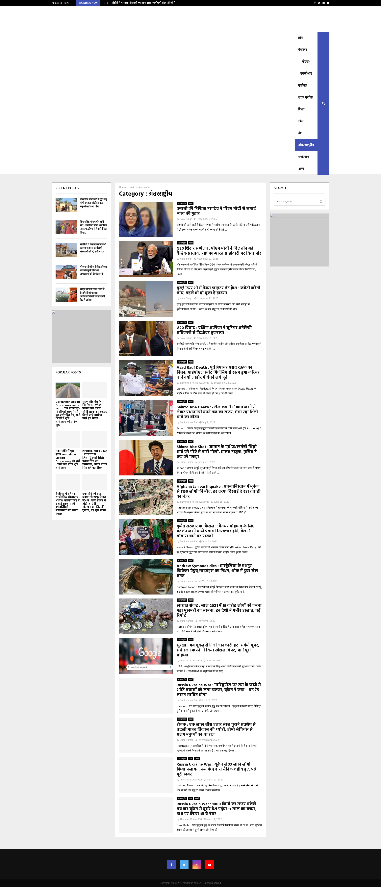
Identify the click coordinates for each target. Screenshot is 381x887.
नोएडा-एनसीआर (306, 67)
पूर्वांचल (302, 85)
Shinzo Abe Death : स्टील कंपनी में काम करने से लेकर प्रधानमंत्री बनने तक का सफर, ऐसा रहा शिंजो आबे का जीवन (217, 412)
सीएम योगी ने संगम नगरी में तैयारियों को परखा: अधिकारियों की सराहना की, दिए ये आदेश (92, 294)
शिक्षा (301, 109)
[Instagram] (196, 864)
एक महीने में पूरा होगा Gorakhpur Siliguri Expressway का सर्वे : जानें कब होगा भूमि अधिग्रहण (68, 459)
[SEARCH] (321, 202)
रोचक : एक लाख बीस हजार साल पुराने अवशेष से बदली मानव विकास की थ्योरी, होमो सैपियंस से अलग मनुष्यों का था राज (216, 730)
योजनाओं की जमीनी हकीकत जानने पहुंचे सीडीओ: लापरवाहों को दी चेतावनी (93, 270)
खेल (300, 121)
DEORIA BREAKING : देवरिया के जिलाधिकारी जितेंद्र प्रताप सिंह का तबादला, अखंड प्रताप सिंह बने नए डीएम (94, 459)
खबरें (190, 203)
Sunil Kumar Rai (188, 422)
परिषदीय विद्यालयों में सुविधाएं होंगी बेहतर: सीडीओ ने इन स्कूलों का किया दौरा (93, 203)
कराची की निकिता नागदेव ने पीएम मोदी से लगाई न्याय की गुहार (216, 211)
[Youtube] (209, 864)
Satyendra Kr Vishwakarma (194, 382)
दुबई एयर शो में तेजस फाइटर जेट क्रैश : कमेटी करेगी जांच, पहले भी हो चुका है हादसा (218, 290)
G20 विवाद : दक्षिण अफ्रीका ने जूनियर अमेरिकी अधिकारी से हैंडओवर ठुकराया (214, 330)
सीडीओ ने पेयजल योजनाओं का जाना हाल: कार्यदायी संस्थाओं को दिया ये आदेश (149, 3)
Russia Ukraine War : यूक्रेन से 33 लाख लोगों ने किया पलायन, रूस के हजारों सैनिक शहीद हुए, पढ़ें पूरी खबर (216, 769)
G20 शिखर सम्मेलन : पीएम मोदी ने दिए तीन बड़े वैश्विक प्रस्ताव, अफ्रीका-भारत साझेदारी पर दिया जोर (219, 251)
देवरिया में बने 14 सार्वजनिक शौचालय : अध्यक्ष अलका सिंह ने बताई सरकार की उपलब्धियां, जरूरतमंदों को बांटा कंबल (68, 504)
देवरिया (302, 50)
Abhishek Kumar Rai (191, 660)
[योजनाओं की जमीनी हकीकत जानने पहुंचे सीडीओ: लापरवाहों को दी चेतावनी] (66, 272)
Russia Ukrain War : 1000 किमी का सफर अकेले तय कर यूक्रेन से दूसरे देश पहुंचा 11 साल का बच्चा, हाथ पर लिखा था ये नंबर (216, 809)
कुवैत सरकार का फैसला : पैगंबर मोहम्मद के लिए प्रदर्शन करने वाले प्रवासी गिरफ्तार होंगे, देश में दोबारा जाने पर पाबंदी (216, 531)
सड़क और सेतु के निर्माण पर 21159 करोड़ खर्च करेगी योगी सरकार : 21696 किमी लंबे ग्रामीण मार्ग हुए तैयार (94, 410)
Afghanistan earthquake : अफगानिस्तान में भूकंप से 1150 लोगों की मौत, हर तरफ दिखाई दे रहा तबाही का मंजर (219, 492)
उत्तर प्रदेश (305, 97)
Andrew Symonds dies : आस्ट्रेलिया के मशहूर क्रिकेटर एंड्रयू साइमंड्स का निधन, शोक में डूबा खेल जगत (217, 571)
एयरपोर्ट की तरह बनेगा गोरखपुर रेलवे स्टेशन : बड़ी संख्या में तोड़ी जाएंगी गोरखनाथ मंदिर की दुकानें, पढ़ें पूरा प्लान (94, 502)
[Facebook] (171, 864)
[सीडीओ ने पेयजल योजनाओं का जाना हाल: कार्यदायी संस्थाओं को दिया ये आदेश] (66, 250)
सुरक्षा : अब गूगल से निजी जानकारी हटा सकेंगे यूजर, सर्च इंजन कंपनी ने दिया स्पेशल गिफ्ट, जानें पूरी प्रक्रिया (218, 650)
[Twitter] (184, 864)
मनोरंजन (303, 157)
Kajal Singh (186, 219)
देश (300, 133)
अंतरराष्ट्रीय (306, 145)
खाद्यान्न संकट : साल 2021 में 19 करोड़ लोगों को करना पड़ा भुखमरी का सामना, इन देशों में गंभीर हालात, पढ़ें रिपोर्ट (219, 611)
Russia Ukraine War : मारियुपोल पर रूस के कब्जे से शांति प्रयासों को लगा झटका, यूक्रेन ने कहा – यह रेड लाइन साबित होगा (219, 690)
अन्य (301, 169)
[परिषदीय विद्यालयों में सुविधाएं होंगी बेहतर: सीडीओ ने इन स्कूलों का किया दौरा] (66, 205)
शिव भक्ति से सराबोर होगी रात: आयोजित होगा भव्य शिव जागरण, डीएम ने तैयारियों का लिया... (93, 227)
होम (300, 38)
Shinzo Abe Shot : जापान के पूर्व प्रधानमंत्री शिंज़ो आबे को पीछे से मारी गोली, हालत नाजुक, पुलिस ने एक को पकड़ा (217, 452)
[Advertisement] (173, 61)
